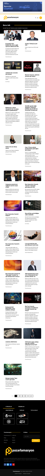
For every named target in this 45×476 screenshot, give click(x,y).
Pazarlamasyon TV (8, 435)
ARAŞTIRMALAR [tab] (9, 410)
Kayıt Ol (36, 440)
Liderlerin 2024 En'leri (11, 342)
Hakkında (14, 435)
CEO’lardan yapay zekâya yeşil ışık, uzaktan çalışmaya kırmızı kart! (31, 343)
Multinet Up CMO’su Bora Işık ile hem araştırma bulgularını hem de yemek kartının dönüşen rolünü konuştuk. (12, 191)
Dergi (5, 437)
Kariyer (5, 442)
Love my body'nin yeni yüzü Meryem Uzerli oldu (31, 244)
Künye (13, 437)
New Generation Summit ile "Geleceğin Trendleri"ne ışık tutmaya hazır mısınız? (13, 275)
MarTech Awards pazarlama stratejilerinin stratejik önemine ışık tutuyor (31, 308)
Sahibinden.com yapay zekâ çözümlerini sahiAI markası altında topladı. (12, 78)
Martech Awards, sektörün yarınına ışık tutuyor (32, 75)
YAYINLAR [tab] (22, 410)
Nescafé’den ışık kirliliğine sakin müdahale (32, 214)
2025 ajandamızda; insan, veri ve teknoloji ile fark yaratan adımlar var (31, 275)
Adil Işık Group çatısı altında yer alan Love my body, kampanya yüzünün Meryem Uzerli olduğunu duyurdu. (31, 249)
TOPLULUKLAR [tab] (34, 410)
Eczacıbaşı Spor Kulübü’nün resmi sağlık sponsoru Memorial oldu (12, 45)
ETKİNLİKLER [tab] (9, 406)
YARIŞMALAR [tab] (21, 406)
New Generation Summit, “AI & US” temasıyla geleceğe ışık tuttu (31, 186)
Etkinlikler (6, 440)
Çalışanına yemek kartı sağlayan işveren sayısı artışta (12, 186)
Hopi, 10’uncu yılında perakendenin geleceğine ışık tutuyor (31, 149)
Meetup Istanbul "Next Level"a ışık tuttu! (11, 379)
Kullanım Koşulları (26, 473)
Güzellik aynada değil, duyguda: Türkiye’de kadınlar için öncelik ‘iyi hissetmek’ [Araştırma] (31, 108)
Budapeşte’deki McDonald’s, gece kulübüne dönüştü (10, 308)
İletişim (13, 442)
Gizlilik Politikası (18, 473)
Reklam (13, 440)
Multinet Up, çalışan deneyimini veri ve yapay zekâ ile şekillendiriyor (12, 109)
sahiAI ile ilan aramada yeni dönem (12, 73)
